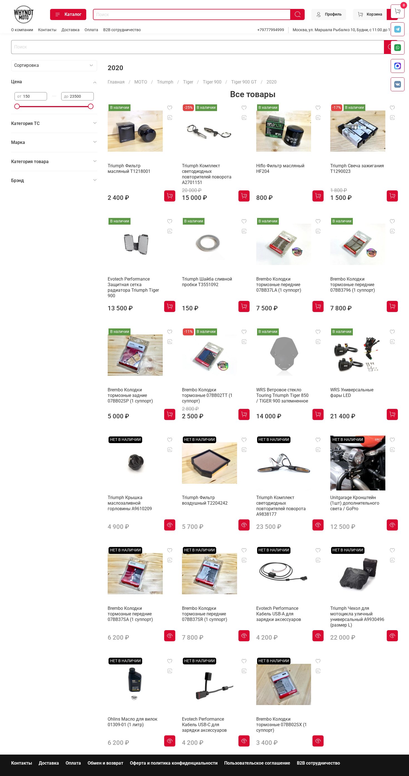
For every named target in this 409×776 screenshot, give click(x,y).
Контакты (47, 30)
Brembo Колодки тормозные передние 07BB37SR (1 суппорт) (204, 614)
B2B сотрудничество (122, 30)
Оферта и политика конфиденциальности (174, 763)
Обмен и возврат (105, 763)
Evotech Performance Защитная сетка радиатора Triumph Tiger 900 (133, 287)
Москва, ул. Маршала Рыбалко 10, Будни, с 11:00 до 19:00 (345, 30)
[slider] (17, 106)
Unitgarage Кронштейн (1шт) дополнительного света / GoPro (354, 503)
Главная (116, 82)
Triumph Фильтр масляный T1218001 (129, 168)
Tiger (188, 82)
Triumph (165, 82)
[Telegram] (398, 29)
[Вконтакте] (398, 84)
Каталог (73, 14)
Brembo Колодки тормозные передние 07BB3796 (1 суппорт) (352, 284)
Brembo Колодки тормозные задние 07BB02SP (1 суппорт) (130, 395)
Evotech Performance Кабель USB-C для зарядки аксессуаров (204, 724)
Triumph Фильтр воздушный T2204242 (205, 500)
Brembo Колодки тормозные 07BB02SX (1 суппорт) (281, 724)
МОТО (140, 82)
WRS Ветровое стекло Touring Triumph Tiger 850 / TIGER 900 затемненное (282, 395)
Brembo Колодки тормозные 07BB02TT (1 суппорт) (207, 395)
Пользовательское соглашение (257, 763)
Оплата (91, 30)
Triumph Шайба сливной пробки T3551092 (207, 281)
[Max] (398, 66)
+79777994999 (270, 30)
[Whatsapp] (398, 48)
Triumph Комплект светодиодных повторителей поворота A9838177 (281, 506)
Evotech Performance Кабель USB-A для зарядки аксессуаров (278, 614)
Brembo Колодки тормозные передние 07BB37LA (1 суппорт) (278, 284)
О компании (22, 30)
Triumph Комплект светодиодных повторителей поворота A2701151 (206, 174)
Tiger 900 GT (244, 82)
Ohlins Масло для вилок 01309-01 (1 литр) (132, 721)
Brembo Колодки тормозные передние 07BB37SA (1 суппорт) (130, 614)
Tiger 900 (212, 82)
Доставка (70, 30)
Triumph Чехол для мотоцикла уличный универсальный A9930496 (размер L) (357, 617)
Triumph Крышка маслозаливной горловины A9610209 (130, 503)
